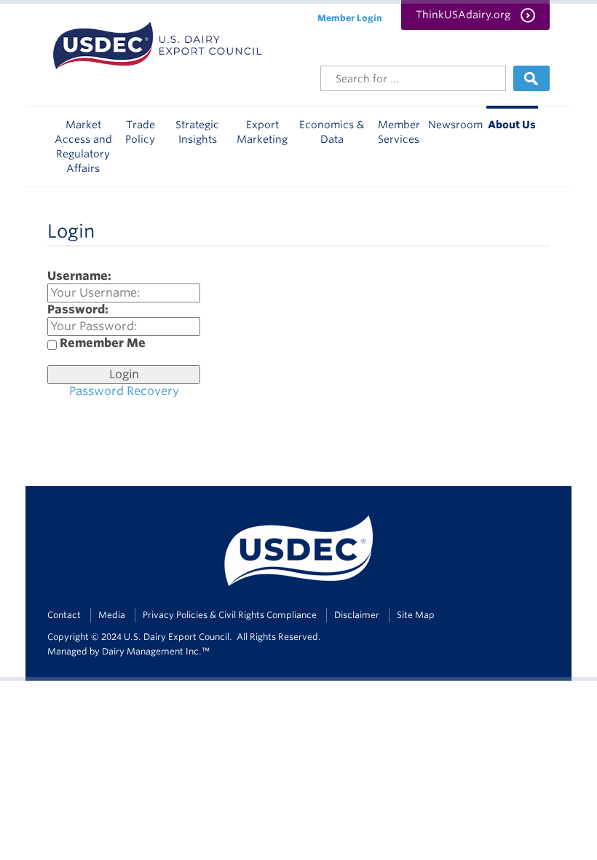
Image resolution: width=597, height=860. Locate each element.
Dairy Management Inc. (152, 651)
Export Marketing (262, 132)
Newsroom (455, 124)
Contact (64, 614)
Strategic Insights (197, 132)
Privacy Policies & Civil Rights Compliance (230, 614)
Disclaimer (356, 614)
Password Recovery (124, 391)
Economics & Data (332, 132)
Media (111, 614)
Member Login (349, 17)
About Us (512, 124)
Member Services (399, 132)
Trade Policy (140, 132)
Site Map (416, 614)
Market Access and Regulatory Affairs (83, 146)
